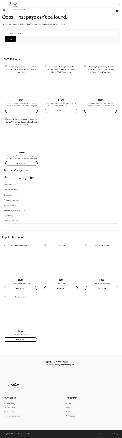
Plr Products (9, 205)
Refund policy (9, 412)
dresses (7, 195)
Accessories (8, 185)
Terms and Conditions (12, 416)
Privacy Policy (9, 404)
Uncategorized (9, 221)
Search (10, 39)
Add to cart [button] (20, 288)
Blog (68, 412)
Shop (68, 408)
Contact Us (70, 416)
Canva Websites (10, 190)
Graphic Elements (11, 200)
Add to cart (21, 111)
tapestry (7, 216)
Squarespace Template (12, 210)
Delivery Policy (10, 408)
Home (68, 404)
